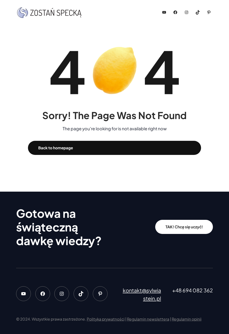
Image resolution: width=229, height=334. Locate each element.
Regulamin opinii (186, 319)
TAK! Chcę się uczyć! (184, 226)
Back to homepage (55, 147)
